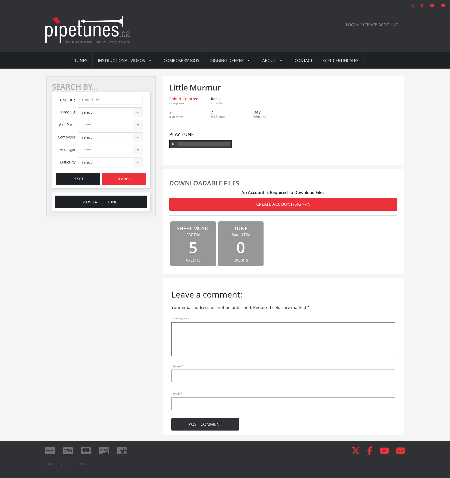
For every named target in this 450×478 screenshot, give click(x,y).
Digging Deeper (227, 60)
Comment (180, 319)
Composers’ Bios (181, 60)
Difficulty (68, 162)
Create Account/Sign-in (283, 204)
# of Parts (67, 124)
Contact (304, 60)
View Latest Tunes (101, 201)
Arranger (68, 149)
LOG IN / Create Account (372, 25)
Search (124, 178)
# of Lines (218, 116)
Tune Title (67, 100)
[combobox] (110, 112)
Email (176, 393)
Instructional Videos (121, 60)
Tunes (81, 60)
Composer (67, 137)
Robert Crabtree (183, 98)
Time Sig (68, 112)
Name (177, 366)
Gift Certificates (341, 60)
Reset (78, 178)
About (269, 60)
